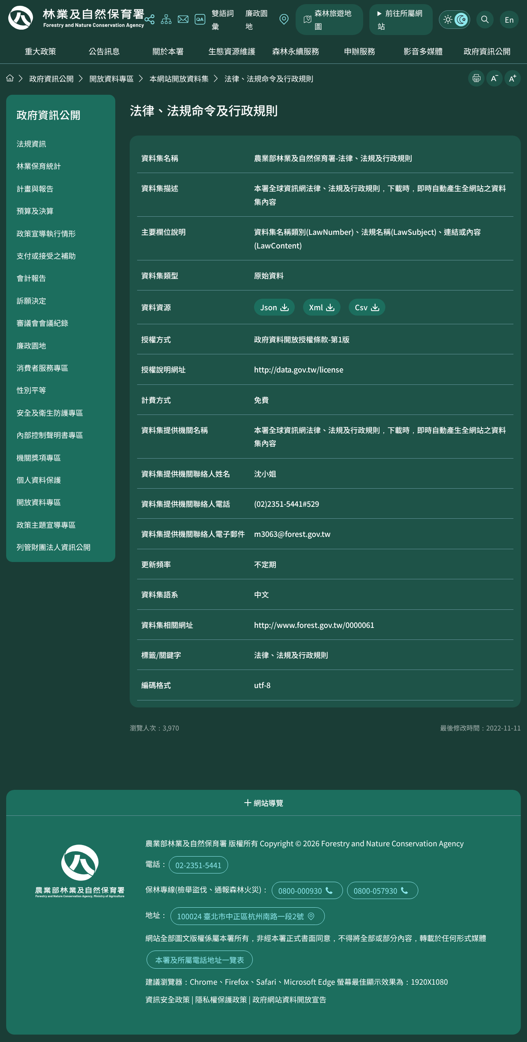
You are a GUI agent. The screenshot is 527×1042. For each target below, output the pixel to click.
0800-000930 (300, 890)
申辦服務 (359, 51)
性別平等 (31, 389)
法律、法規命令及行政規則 (268, 78)
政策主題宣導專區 (46, 524)
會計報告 (31, 277)
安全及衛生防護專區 (49, 412)
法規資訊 (31, 143)
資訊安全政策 (167, 999)
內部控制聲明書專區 (49, 434)
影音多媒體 (423, 51)
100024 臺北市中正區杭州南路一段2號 (240, 916)
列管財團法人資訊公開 (53, 546)
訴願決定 (31, 300)
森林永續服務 (295, 51)
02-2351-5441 (198, 864)
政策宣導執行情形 (46, 233)
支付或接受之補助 (46, 255)
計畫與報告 (35, 188)
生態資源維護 (231, 51)
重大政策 (40, 51)
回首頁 (76, 17)
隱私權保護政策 (221, 999)
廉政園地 (256, 19)
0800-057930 (375, 890)
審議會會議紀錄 (42, 322)
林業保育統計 (38, 165)
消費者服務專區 (42, 367)
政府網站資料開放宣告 (289, 999)
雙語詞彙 (223, 19)
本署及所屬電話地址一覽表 (199, 959)
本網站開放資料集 (179, 78)
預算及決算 (35, 210)
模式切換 (454, 19)
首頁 (10, 78)
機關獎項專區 (38, 457)
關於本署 (168, 51)
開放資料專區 (111, 78)
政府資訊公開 (487, 51)
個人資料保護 (38, 479)
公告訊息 (104, 51)
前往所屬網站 (400, 19)
